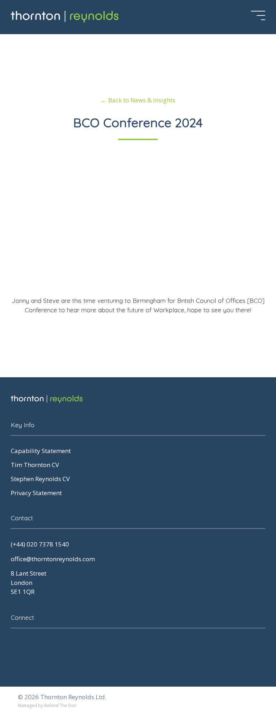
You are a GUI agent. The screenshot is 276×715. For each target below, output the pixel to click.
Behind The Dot (60, 705)
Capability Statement (41, 451)
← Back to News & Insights (138, 100)
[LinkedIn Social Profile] (16, 644)
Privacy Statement (36, 493)
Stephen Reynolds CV (40, 479)
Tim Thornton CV (35, 465)
